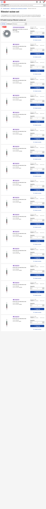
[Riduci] (31, 33)
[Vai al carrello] (43, 2)
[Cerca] (44, 5)
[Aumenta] (43, 33)
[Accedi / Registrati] (40, 2)
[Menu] (2, 2)
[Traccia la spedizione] (36, 2)
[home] (1, 8)
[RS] (4, 2)
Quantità (32, 31)
